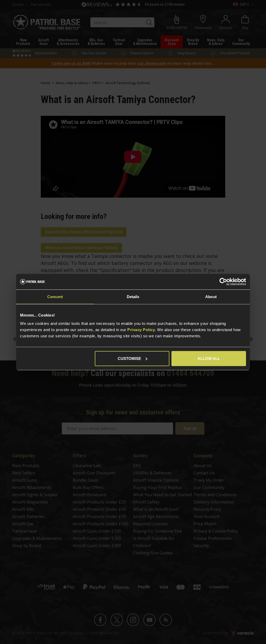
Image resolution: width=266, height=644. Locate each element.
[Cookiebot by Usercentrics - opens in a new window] (223, 282)
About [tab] (211, 296)
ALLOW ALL (208, 358)
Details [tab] (133, 296)
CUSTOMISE (129, 358)
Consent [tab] (55, 296)
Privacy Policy (141, 329)
